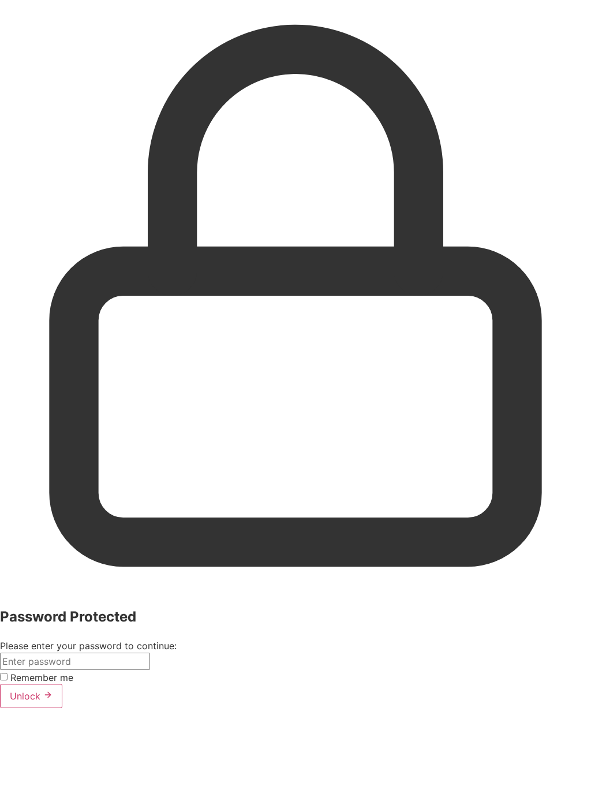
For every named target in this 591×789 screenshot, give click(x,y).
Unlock (26, 696)
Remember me (41, 677)
